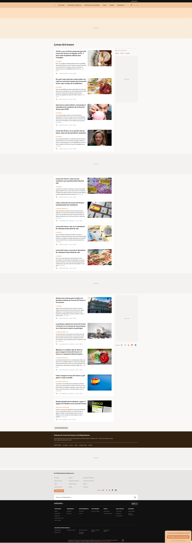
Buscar (135, 497)
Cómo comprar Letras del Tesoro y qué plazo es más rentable (70, 377)
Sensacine (81, 511)
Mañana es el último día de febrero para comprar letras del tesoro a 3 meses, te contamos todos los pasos (69, 352)
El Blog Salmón (131, 511)
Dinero (117, 53)
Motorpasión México (107, 530)
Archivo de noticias (62, 428)
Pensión (127, 53)
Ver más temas (59, 490)
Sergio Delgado (63, 73)
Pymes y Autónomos (131, 514)
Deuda (70, 487)
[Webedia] (134, 1)
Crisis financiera (58, 487)
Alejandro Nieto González (66, 220)
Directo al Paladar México (95, 530)
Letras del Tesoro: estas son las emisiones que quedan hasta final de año (70, 181)
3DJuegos (69, 511)
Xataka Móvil (57, 513)
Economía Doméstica (62, 208)
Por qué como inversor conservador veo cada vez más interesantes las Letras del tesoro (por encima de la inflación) (71, 81)
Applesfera (57, 515)
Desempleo (120, 5)
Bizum (122, 53)
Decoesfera (118, 513)
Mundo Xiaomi (57, 520)
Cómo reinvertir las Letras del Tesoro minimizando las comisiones (70, 204)
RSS (128, 345)
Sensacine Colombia (81, 533)
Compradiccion (119, 515)
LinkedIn (135, 345)
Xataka (56, 511)
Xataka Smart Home (59, 518)
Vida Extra (69, 513)
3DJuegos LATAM (71, 530)
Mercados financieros (92, 5)
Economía (59, 61)
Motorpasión (107, 511)
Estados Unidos (83, 445)
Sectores (61, 5)
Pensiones (85, 487)
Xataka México (57, 530)
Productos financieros (88, 480)
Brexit (76, 445)
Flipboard (131, 5)
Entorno (71, 445)
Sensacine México (83, 530)
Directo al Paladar (95, 511)
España (111, 5)
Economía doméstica (75, 5)
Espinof (81, 513)
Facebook (137, 5)
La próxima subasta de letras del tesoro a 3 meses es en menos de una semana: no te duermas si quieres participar (71, 326)
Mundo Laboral (58, 480)
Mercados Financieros (62, 407)
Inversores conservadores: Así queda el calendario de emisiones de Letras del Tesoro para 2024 (71, 107)
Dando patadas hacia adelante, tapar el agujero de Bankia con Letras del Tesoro (71, 402)
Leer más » (59, 122)
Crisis (104, 5)
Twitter (134, 5)
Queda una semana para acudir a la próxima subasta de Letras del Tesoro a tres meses (71, 300)
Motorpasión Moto (108, 513)
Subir (133, 503)
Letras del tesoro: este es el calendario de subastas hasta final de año (70, 227)
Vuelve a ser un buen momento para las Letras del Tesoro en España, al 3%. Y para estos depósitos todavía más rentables (71, 54)
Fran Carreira (63, 419)
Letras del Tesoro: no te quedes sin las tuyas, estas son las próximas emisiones (71, 132)
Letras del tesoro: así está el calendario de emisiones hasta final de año (70, 251)
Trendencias (119, 511)
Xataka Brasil (57, 532)
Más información (107, 541)
